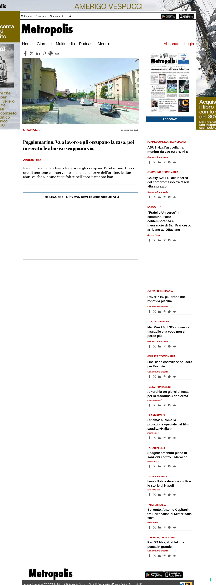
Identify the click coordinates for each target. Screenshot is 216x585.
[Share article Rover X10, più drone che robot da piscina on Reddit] (175, 311)
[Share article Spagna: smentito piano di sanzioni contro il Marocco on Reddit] (175, 466)
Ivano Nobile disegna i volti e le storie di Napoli (169, 483)
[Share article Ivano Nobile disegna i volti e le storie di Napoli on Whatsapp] (170, 494)
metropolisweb (154, 400)
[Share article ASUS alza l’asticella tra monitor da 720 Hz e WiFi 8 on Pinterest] (165, 162)
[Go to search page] (69, 16)
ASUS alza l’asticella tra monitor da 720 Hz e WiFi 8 (167, 150)
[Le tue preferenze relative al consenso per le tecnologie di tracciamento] (211, 580)
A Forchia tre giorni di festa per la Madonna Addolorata (168, 394)
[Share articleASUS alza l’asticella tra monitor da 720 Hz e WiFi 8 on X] (155, 162)
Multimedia (65, 43)
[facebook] (25, 53)
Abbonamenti (56, 16)
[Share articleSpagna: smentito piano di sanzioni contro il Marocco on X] (155, 466)
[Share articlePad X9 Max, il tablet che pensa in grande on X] (155, 555)
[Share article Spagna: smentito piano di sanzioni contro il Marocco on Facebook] (150, 466)
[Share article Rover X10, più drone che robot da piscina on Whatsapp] (170, 311)
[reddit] (57, 53)
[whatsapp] (50, 53)
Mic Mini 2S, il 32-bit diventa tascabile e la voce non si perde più (168, 331)
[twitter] (32, 53)
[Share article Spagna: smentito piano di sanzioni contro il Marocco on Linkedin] (160, 466)
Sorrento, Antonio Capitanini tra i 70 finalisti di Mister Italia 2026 (169, 514)
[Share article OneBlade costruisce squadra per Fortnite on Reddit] (175, 376)
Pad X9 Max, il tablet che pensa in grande (165, 544)
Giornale (44, 43)
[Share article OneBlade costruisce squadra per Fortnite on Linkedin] (160, 376)
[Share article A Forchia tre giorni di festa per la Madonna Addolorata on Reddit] (175, 405)
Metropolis (26, 16)
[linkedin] (38, 53)
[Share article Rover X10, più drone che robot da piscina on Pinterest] (165, 311)
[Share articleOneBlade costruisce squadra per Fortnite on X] (155, 376)
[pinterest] (44, 53)
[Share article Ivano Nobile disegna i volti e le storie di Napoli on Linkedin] (160, 494)
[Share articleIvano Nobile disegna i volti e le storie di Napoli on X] (155, 494)
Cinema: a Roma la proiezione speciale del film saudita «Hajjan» (168, 424)
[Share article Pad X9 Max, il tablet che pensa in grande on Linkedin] (160, 555)
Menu (103, 43)
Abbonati (171, 43)
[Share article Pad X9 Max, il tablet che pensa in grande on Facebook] (150, 555)
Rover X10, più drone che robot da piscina (166, 299)
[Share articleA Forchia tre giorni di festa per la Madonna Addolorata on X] (155, 405)
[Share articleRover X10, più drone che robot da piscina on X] (155, 311)
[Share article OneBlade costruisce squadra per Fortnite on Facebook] (150, 376)
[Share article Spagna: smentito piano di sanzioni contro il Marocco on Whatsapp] (170, 466)
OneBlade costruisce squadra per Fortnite (169, 364)
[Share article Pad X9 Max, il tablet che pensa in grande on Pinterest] (165, 555)
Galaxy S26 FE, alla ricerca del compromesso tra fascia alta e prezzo (168, 182)
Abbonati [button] (170, 119)
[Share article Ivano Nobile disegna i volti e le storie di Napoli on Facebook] (150, 494)
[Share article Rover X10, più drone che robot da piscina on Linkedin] (160, 311)
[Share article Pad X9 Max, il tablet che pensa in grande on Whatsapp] (170, 555)
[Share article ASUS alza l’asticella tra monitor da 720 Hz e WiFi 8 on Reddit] (175, 162)
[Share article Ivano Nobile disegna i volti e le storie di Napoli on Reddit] (175, 494)
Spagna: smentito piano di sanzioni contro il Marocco (167, 455)
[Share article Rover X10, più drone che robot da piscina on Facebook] (150, 311)
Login (189, 43)
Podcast (86, 43)
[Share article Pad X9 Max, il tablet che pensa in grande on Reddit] (175, 555)
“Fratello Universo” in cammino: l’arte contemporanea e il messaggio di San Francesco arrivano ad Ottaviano (169, 221)
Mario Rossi (153, 433)
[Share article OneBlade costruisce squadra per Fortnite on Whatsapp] (170, 376)
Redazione (40, 16)
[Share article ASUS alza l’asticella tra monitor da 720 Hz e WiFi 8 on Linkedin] (160, 162)
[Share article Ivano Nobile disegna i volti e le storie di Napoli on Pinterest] (165, 494)
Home (27, 43)
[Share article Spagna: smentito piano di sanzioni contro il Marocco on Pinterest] (165, 466)
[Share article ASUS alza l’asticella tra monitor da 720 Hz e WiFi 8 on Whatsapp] (170, 162)
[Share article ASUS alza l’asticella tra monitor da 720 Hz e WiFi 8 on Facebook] (150, 162)
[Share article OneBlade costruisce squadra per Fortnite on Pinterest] (165, 376)
